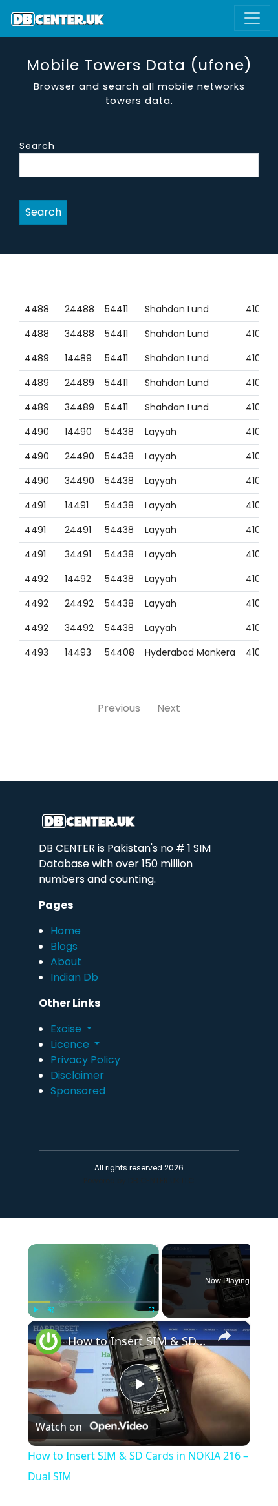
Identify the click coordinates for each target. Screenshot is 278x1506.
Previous (119, 708)
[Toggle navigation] (252, 18)
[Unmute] (51, 1310)
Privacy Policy (85, 1059)
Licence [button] (71, 1044)
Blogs (64, 946)
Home (65, 930)
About (65, 961)
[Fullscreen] (151, 1310)
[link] (48, 1341)
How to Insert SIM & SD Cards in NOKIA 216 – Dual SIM (137, 1341)
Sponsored (77, 1090)
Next (168, 708)
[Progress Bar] (93, 1301)
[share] (224, 1335)
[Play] (35, 1310)
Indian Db (74, 977)
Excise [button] (67, 1028)
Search (37, 145)
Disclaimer (77, 1075)
